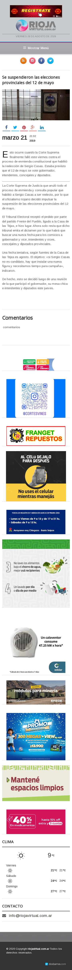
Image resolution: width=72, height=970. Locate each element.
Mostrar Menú (38, 48)
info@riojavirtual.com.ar (30, 915)
